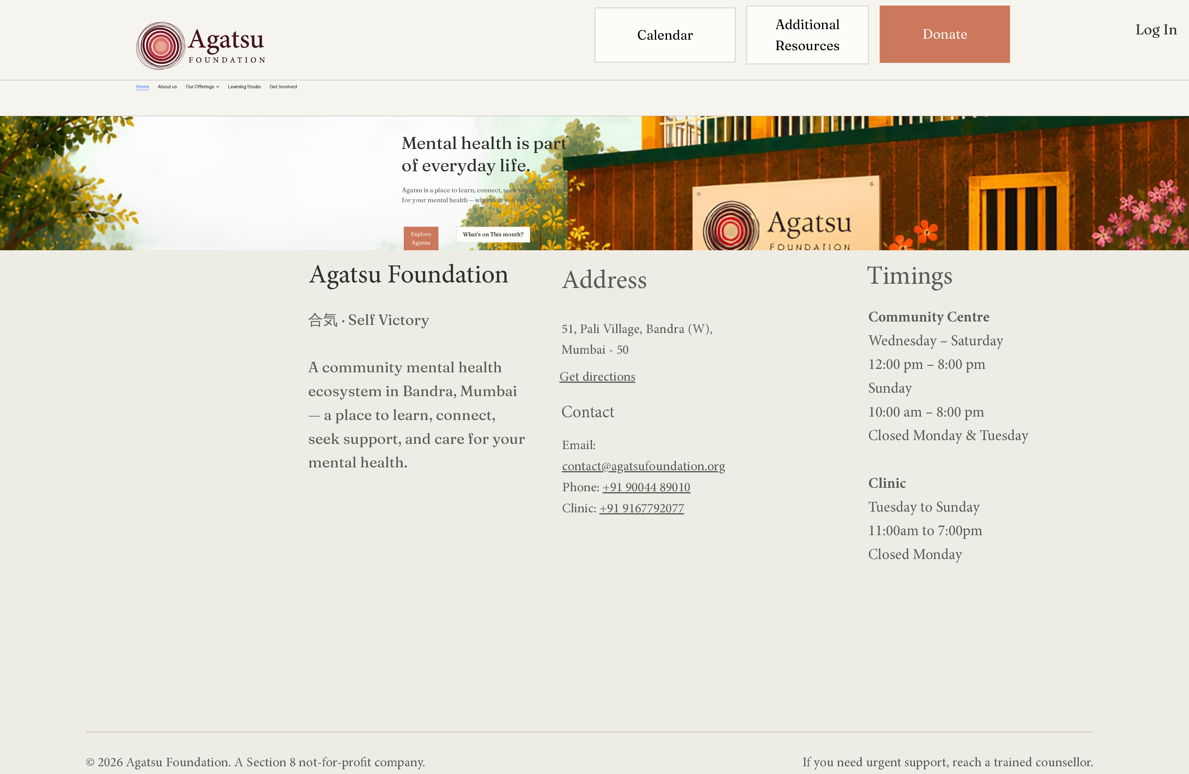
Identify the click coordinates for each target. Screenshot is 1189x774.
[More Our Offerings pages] (217, 86)
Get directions (597, 377)
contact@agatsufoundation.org (643, 467)
